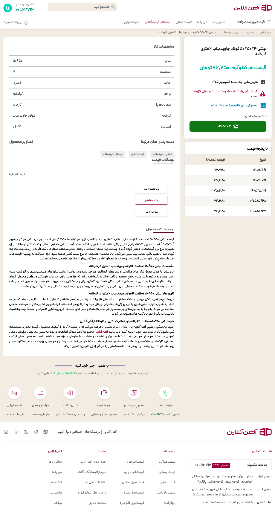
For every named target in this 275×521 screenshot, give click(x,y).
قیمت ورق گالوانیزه (132, 503)
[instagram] (6, 431)
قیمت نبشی (137, 154)
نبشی (250, 32)
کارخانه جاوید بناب (113, 154)
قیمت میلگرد (167, 461)
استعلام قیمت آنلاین (157, 22)
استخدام (56, 482)
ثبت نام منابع (98, 503)
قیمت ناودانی (166, 492)
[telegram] (35, 431)
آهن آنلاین (265, 32)
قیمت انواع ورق (134, 472)
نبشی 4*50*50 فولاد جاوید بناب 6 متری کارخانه (187, 32)
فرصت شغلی (184, 22)
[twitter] (25, 431)
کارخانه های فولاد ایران (92, 492)
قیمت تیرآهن (135, 461)
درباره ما (202, 22)
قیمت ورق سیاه (134, 492)
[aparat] (45, 431)
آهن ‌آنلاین (101, 331)
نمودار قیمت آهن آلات (92, 472)
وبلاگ (58, 503)
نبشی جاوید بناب (231, 32)
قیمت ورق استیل (133, 482)
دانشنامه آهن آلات (95, 482)
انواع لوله (169, 503)
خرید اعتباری (131, 22)
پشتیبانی (56, 492)
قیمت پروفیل (166, 472)
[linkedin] (15, 431)
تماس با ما (218, 22)
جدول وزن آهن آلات (94, 461)
